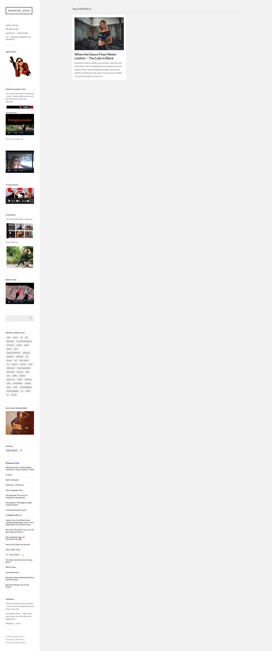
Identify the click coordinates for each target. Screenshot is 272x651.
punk (27, 372)
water (9, 387)
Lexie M (14, 364)
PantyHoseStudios (23, 368)
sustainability (17, 383)
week (15, 387)
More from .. (13, 25)
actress (15, 337)
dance (26, 345)
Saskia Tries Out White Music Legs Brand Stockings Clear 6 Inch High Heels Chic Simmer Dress (19, 522)
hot (15, 360)
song (8, 383)
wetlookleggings (25, 387)
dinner (9, 349)
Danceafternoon (12, 572)
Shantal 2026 (19, 10)
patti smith (10, 372)
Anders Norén (20, 642)
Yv (7, 395)
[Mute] (28, 200)
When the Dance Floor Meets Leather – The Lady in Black (95, 56)
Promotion (12, 29)
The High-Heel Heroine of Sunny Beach (19, 561)
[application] (20, 196)
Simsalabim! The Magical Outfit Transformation (19, 504)
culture (19, 345)
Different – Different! (15, 485)
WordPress (20, 639)
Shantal (22, 376)
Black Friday (11, 567)
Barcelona (10, 341)
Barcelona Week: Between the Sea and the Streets (20, 578)
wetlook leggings (12, 391)
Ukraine (28, 383)
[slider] (18, 201)
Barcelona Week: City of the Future (17, 586)
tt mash (9, 475)
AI (21, 337)
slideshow (28, 379)
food (15, 349)
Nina (30, 364)
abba (8, 337)
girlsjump (26, 353)
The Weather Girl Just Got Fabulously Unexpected (16, 496)
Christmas (10, 345)
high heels (19, 356)
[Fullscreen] (31, 200)
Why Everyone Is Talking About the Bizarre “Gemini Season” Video (20, 468)
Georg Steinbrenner (13, 353)
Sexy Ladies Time (13, 550)
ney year (23, 364)
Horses (9, 360)
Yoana (28, 391)
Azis (26, 337)
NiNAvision (11, 368)
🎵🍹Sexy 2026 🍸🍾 (15, 555)
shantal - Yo (11, 379)
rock (8, 376)
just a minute (24, 360)
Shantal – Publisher (17, 33)
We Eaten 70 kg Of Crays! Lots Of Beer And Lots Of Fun (20, 531)
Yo (22, 391)
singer (20, 379)
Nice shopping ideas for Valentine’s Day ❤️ (15, 538)
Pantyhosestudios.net (14, 139)
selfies (15, 376)
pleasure (20, 372)
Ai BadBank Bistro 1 (14, 515)
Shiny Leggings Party (14, 490)
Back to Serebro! (12, 480)
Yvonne (13, 395)
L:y (8, 364)
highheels (10, 356)
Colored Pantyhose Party (16, 510)
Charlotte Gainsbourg (24, 341)
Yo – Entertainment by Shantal (18, 38)
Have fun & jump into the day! (18, 544)
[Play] (9, 200)
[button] (20, 195)
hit (27, 356)
